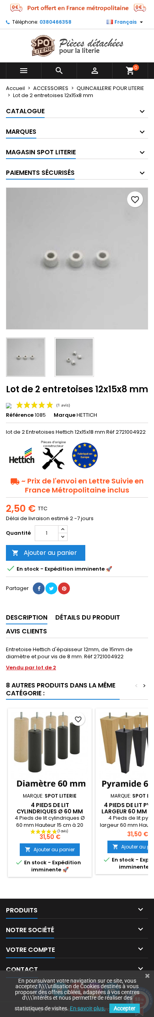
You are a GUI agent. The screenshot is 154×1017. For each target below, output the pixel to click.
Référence (20, 415)
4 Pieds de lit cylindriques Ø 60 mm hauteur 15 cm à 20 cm (50, 811)
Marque (64, 415)
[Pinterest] (64, 588)
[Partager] (39, 588)
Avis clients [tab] (26, 631)
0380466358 (55, 22)
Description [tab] (26, 617)
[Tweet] (51, 588)
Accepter (124, 1008)
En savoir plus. (87, 1008)
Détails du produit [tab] (87, 617)
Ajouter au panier (44, 552)
